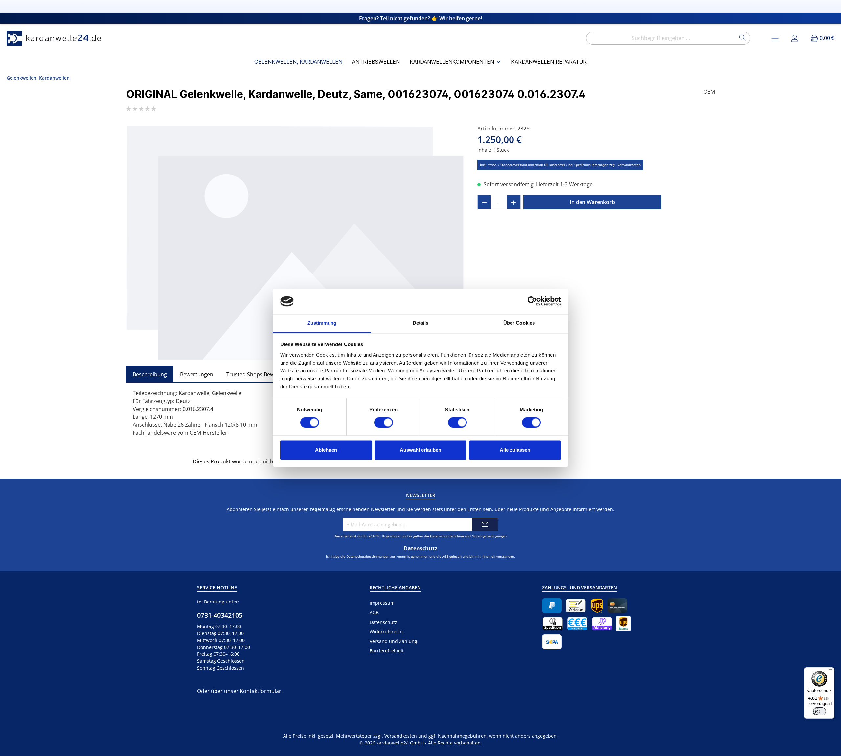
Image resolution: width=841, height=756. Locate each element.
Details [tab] (421, 323)
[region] (295, 243)
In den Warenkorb (592, 202)
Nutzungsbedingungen (489, 536)
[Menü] (830, 671)
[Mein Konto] (794, 38)
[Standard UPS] (597, 605)
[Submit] (485, 524)
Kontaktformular (260, 691)
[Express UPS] (623, 623)
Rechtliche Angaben (395, 587)
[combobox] (660, 38)
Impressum (382, 603)
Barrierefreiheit (387, 651)
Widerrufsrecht (386, 631)
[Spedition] (552, 623)
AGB (445, 556)
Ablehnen (326, 450)
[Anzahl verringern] (484, 202)
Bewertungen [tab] (196, 374)
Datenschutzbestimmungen (367, 556)
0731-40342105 (219, 615)
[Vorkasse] (575, 605)
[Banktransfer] (552, 641)
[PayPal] (552, 605)
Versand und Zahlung (393, 641)
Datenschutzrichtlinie (447, 536)
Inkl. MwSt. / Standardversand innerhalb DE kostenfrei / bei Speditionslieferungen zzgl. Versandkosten (560, 164)
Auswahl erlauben (420, 450)
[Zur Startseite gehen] (56, 38)
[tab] (149, 374)
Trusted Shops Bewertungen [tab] (261, 374)
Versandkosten (400, 736)
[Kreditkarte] (617, 605)
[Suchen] (742, 38)
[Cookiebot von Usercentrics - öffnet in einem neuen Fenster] (532, 301)
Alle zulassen (515, 450)
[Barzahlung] (577, 623)
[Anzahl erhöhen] (514, 202)
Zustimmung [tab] (322, 323)
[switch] (383, 422)
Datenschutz (383, 622)
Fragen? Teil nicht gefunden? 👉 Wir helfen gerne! (420, 18)
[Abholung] (602, 623)
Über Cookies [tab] (519, 323)
